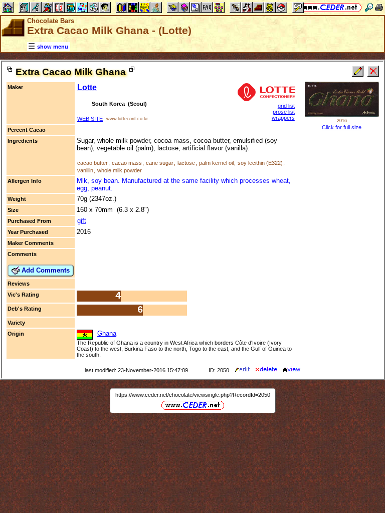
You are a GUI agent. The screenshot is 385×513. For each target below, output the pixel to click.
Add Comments (45, 270)
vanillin (85, 170)
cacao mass (127, 163)
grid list (286, 106)
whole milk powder (119, 170)
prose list (284, 112)
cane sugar (159, 163)
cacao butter (92, 163)
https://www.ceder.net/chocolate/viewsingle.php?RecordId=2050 (192, 395)
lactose (186, 163)
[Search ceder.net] (369, 7)
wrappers (283, 118)
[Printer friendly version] (379, 7)
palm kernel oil (216, 163)
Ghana (106, 333)
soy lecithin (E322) (260, 163)
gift (81, 220)
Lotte (87, 87)
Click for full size (341, 127)
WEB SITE (90, 119)
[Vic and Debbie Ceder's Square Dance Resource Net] (330, 7)
